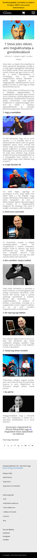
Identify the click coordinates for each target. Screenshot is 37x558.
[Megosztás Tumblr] (22, 445)
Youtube (6, 540)
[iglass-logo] (7, 12)
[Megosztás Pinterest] (15, 445)
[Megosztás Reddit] (29, 445)
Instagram (6, 536)
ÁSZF (4, 499)
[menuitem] (28, 13)
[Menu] (32, 12)
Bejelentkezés (7, 477)
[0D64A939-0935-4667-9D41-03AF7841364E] (18, 29)
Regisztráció (7, 482)
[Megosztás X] (8, 445)
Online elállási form (9, 507)
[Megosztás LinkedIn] (18, 445)
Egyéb (23, 56)
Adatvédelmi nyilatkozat (10, 503)
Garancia (6, 516)
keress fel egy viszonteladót (13, 468)
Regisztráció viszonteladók (11, 486)
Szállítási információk (9, 512)
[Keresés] (28, 13)
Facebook (6, 533)
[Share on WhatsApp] (11, 445)
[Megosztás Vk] (25, 445)
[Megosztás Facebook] (4, 445)
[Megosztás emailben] (32, 445)
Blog (4, 520)
